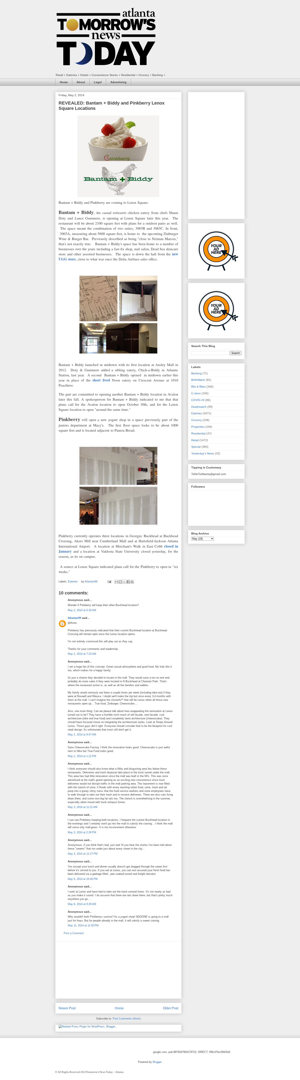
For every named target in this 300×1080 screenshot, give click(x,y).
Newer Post (67, 1008)
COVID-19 (197, 400)
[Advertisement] (118, 969)
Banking (196, 373)
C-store (196, 393)
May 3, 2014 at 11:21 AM (82, 807)
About (81, 82)
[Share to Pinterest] (132, 582)
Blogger (157, 1061)
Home (64, 82)
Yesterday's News (202, 453)
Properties (197, 426)
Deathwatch (199, 406)
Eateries (73, 581)
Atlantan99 (91, 581)
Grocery (196, 420)
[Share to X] (124, 582)
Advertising (118, 82)
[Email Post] (109, 581)
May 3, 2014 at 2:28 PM (82, 832)
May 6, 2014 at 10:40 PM (83, 879)
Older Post (170, 1008)
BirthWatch (198, 379)
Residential (198, 433)
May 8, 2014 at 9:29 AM (82, 904)
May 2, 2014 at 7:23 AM (82, 653)
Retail (195, 440)
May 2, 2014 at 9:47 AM (82, 734)
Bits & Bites (198, 386)
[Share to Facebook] (128, 582)
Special (196, 446)
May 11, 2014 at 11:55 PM (83, 925)
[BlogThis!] (120, 582)
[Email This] (116, 582)
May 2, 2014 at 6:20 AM (82, 610)
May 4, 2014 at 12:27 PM (83, 853)
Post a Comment (74, 933)
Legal (98, 82)
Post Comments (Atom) (127, 1018)
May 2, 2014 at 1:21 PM (82, 756)
